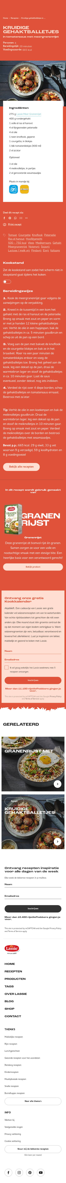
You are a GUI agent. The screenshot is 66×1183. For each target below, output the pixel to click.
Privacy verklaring (13, 1134)
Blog (9, 1001)
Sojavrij (45, 246)
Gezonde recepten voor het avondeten (22, 1058)
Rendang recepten (13, 1065)
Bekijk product (33, 567)
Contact (13, 1016)
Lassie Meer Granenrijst (28, 113)
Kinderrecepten (12, 1072)
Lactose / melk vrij (19, 250)
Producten (15, 979)
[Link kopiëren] (26, 218)
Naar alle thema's (33, 1101)
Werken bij (9, 1120)
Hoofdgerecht (34, 239)
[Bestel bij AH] (13, 189)
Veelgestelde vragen (14, 1127)
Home (5, 18)
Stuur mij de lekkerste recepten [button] (33, 1149)
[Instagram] (19, 1173)
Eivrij (46, 250)
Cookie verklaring (13, 1141)
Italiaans (55, 250)
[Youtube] (41, 1173)
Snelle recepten (12, 1086)
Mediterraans (43, 242)
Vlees (31, 242)
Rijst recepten (11, 1044)
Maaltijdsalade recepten (15, 1079)
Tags (9, 986)
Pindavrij (36, 250)
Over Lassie (16, 994)
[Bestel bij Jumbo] (24, 189)
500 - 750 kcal (17, 242)
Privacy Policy (55, 696)
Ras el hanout (16, 239)
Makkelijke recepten (14, 1037)
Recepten (15, 18)
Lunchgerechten (12, 1051)
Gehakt (57, 242)
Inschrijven (33, 680)
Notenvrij (34, 246)
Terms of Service (32, 699)
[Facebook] (8, 1173)
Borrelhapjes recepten (15, 1093)
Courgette (24, 235)
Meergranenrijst (17, 246)
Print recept (14, 224)
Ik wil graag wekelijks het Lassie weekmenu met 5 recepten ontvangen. (32, 669)
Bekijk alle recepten (21, 467)
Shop (9, 1009)
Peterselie (50, 235)
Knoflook (37, 235)
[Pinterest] (30, 1173)
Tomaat (12, 235)
